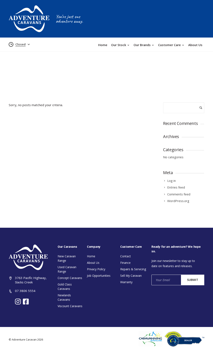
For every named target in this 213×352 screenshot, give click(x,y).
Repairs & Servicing (133, 269)
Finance (125, 263)
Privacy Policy (96, 269)
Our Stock (118, 45)
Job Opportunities (98, 276)
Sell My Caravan (131, 276)
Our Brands (142, 45)
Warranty (126, 282)
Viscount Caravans (70, 306)
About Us (195, 45)
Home (102, 45)
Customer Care (169, 45)
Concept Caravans (70, 278)
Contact (125, 256)
